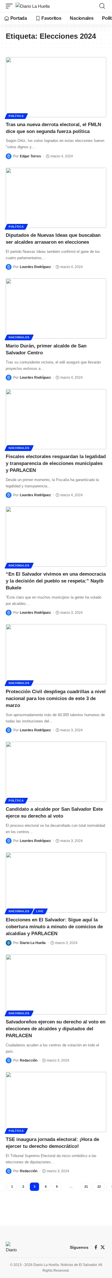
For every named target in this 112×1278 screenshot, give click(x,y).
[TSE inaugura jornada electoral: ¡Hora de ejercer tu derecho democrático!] (56, 1102)
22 (99, 1186)
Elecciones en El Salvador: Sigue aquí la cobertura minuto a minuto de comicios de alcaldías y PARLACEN (54, 926)
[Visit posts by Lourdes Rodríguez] (8, 267)
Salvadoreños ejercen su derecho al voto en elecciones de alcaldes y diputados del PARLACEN (55, 1028)
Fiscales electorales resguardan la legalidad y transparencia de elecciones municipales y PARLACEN (56, 463)
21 (86, 1186)
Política (16, 116)
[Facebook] (96, 1247)
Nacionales (19, 337)
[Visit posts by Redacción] (8, 1060)
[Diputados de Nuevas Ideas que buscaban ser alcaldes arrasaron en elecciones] (56, 198)
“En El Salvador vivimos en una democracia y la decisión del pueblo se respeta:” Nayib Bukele (56, 581)
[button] (11, 6)
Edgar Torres (30, 156)
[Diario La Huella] (33, 6)
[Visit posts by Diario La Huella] (8, 943)
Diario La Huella (33, 943)
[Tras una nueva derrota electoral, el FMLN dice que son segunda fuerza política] (56, 87)
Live (40, 911)
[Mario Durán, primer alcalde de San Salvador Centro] (56, 308)
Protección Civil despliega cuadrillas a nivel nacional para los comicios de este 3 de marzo (56, 698)
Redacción (28, 1060)
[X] (102, 1247)
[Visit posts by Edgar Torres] (8, 156)
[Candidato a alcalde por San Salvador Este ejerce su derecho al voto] (56, 772)
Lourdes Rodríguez (35, 267)
